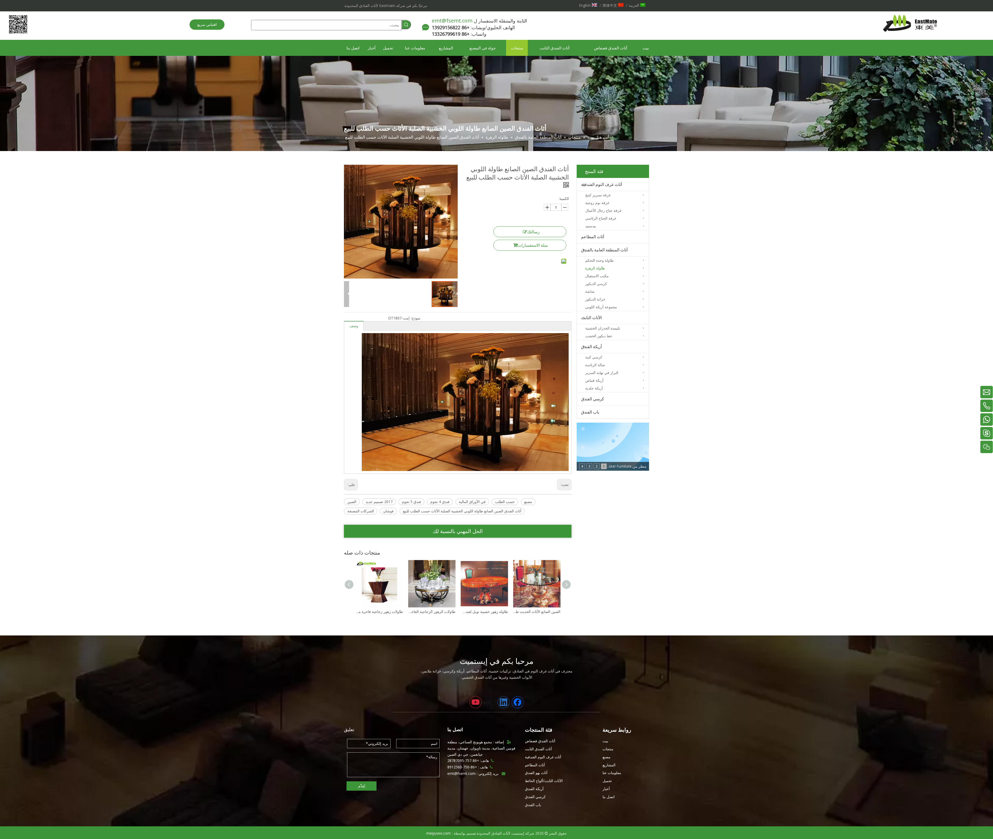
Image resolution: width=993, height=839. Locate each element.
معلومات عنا (612, 772)
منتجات (608, 748)
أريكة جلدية (594, 388)
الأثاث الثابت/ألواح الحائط (544, 780)
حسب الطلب (505, 501)
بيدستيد (590, 225)
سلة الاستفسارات (533, 245)
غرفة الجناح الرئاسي (600, 218)
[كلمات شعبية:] (406, 24)
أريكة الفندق (591, 346)
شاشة (590, 291)
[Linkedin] (503, 702)
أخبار (606, 788)
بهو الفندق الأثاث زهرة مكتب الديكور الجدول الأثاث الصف (536, 611)
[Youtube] (475, 702)
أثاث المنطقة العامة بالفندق (604, 250)
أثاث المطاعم (592, 236)
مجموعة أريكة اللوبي (601, 306)
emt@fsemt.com (452, 20)
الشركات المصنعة (360, 510)
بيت (605, 740)
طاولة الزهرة (595, 268)
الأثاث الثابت (591, 317)
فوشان (388, 510)
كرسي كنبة (593, 357)
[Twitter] (489, 702)
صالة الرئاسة (595, 364)
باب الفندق (590, 412)
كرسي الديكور (596, 283)
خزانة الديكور (595, 299)
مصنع (528, 501)
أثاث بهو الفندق (536, 772)
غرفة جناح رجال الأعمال (603, 210)
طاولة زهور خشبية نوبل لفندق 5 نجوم (431, 611)
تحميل (607, 780)
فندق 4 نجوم (439, 501)
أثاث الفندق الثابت (538, 748)
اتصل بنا (609, 796)
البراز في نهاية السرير (601, 372)
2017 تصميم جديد (379, 501)
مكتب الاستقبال (597, 275)
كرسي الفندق (592, 399)
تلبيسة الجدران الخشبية (602, 328)
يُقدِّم (361, 785)
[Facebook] (517, 702)
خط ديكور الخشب (598, 335)
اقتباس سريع (207, 24)
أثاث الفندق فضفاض (540, 740)
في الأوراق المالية (472, 501)
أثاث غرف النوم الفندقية (601, 184)
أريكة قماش (594, 380)
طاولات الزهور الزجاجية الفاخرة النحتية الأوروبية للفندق (379, 611)
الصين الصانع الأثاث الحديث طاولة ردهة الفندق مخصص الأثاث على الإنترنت (484, 611)
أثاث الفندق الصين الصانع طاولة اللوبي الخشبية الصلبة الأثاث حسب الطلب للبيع (462, 510)
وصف (353, 325)
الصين (351, 501)
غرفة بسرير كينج (598, 194)
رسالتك (533, 232)
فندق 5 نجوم (411, 501)
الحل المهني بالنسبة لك (458, 531)
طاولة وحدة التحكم (599, 260)
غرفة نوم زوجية (597, 202)
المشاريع (609, 764)
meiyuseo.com (438, 833)
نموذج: (415, 318)
